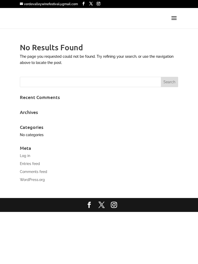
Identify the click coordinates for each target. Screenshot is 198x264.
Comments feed (33, 172)
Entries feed (30, 164)
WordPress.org (32, 180)
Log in (25, 156)
